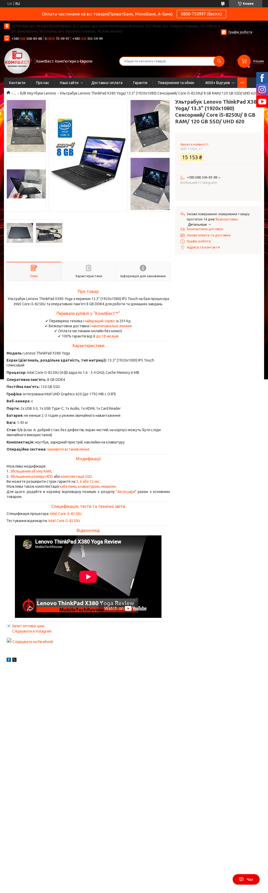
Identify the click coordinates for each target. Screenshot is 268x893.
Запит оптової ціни (28, 626)
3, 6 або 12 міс (88, 481)
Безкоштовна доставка (205, 229)
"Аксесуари (125, 492)
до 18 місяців (107, 336)
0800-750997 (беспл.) (201, 14)
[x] (14, 660)
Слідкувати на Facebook (32, 642)
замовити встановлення (68, 449)
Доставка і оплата (106, 83)
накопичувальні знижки (111, 326)
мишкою (108, 486)
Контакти (17, 83)
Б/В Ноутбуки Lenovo (38, 93)
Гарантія (140, 83)
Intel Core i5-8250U (66, 514)
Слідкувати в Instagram (32, 631)
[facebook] (9, 660)
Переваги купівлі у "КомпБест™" (88, 313)
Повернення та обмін (176, 83)
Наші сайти (69, 83)
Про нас (42, 83)
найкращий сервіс (100, 321)
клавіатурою (89, 486)
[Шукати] (219, 61)
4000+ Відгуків (217, 83)
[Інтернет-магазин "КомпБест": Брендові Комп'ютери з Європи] (17, 60)
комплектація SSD (76, 476)
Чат (250, 879)
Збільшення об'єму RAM (30, 471)
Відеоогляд (88, 530)
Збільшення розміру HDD (31, 476)
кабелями (68, 486)
